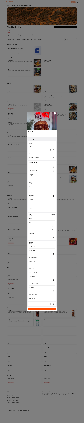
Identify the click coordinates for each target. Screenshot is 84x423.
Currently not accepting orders (42, 309)
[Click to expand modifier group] (54, 229)
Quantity (31, 304)
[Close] (55, 113)
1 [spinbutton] (52, 304)
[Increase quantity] (53, 146)
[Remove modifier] (50, 146)
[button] (42, 121)
